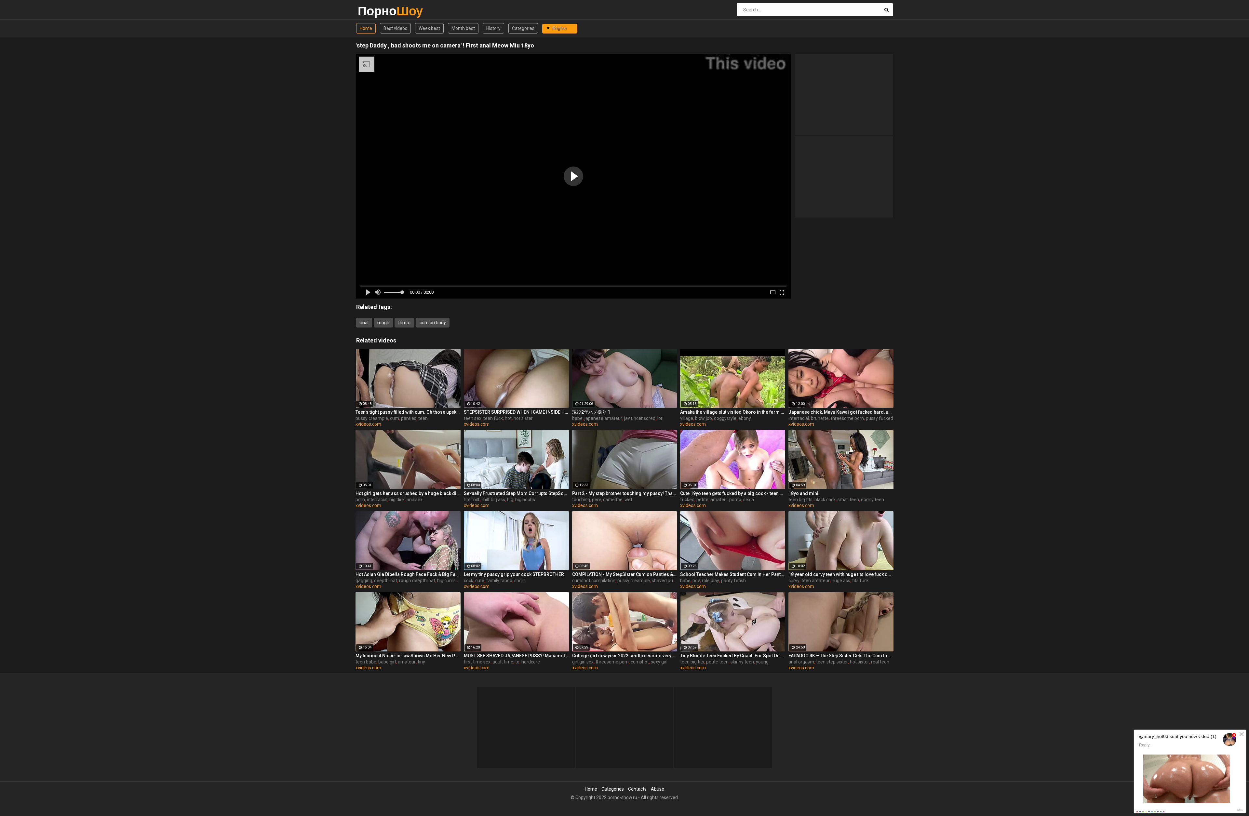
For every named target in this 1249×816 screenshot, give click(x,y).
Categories (523, 28)
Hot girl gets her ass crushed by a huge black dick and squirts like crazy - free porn (408, 493)
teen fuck (493, 418)
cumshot (640, 661)
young (762, 661)
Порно (375, 11)
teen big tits (800, 499)
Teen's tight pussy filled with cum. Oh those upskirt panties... (408, 412)
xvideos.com (368, 424)
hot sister (523, 418)
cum (394, 418)
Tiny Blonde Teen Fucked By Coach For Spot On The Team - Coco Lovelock (732, 655)
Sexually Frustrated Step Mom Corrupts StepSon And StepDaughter (516, 493)
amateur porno (725, 499)
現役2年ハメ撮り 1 (591, 412)
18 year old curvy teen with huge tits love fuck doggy (840, 574)
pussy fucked (879, 418)
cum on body (433, 322)
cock (468, 580)
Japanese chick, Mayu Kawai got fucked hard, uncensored (840, 412)
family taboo (499, 580)
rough (383, 322)
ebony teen (872, 499)
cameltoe (613, 499)
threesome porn (847, 418)
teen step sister (832, 661)
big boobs (525, 499)
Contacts (637, 789)
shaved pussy (666, 580)
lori (660, 418)
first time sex (477, 661)
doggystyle (725, 418)
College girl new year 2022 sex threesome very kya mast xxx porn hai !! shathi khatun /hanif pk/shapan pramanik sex (624, 655)
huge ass (841, 580)
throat (404, 322)
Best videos (395, 28)
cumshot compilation (593, 580)
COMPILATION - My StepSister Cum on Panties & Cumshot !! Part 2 (624, 574)
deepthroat (385, 580)
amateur (407, 661)
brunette (820, 418)
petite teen (717, 661)
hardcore (530, 661)
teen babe (366, 661)
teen (423, 418)
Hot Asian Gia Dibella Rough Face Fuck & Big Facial (408, 574)
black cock (825, 499)
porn (360, 499)
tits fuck (860, 580)
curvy (793, 580)
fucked (687, 499)
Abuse (657, 789)
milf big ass (493, 499)
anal (364, 322)
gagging (364, 580)
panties (408, 418)
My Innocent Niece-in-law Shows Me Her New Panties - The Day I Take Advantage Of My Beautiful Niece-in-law (408, 655)
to (517, 661)
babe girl (387, 661)
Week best (429, 28)
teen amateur (815, 580)
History (493, 28)
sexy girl (659, 661)
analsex (415, 499)
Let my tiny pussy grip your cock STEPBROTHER (514, 574)
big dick (397, 499)
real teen (880, 661)
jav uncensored (639, 418)
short (519, 580)
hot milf (472, 499)
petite (702, 499)
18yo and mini (803, 493)
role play (710, 580)
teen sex (472, 418)
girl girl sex (583, 661)
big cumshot (450, 580)
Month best (463, 28)
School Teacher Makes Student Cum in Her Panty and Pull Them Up (732, 574)
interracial (798, 418)
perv (596, 499)
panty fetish (733, 580)
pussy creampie (372, 418)
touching (581, 499)
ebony (744, 418)
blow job (703, 418)
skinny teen (742, 661)
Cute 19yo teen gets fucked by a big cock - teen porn (732, 493)
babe (577, 418)
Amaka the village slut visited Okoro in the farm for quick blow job (732, 412)
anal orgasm (801, 661)
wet (628, 499)
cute (479, 580)
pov (696, 580)
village (686, 418)
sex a (748, 499)
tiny (421, 661)
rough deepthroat (417, 580)
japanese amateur (603, 418)
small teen (848, 499)
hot (508, 418)
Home (366, 28)
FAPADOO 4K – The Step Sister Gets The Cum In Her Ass (840, 655)
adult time (502, 661)
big (510, 499)
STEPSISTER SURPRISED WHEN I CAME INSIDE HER (516, 412)
